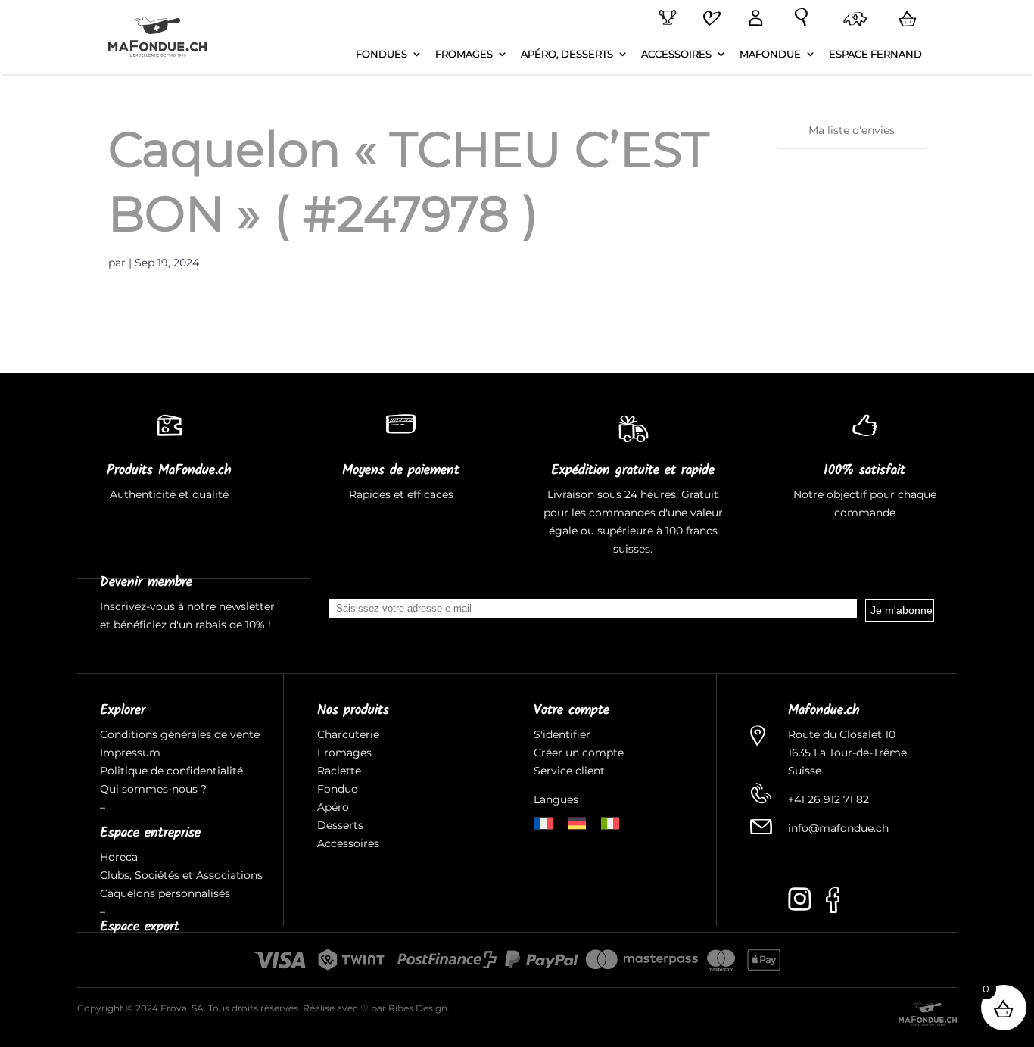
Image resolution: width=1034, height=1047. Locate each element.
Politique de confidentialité (171, 770)
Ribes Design (417, 1008)
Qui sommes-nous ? (153, 789)
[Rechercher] (797, 18)
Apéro (333, 807)
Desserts (340, 825)
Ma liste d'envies (851, 130)
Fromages (344, 752)
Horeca (119, 857)
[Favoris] (709, 20)
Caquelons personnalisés (165, 893)
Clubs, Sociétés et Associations (181, 875)
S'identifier (563, 734)
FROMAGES (464, 54)
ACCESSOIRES (676, 54)
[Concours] (664, 18)
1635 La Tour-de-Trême (847, 752)
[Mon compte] (752, 19)
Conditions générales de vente (180, 734)
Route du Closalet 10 (841, 734)
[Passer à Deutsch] (576, 821)
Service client (569, 770)
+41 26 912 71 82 (828, 799)
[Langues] (852, 20)
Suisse (804, 770)
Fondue (337, 789)
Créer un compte (580, 752)
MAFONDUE (770, 54)
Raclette (339, 770)
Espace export (139, 927)
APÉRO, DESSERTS (567, 54)
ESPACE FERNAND (875, 54)
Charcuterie (348, 734)
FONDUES (381, 54)
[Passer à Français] (543, 821)
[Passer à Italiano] (610, 821)
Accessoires (348, 843)
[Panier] (904, 19)
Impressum (130, 752)
